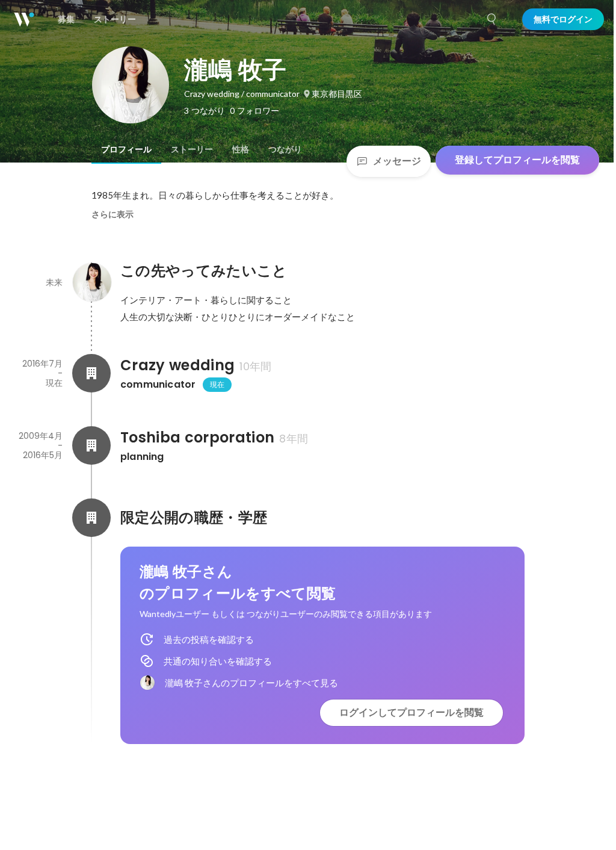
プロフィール (126, 149)
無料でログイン (563, 19)
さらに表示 (112, 214)
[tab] (126, 149)
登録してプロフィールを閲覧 (517, 160)
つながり (285, 149)
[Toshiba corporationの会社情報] (91, 445)
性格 (240, 149)
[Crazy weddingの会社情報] (91, 373)
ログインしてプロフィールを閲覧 (411, 712)
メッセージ (397, 161)
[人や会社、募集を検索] (492, 19)
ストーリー (192, 149)
